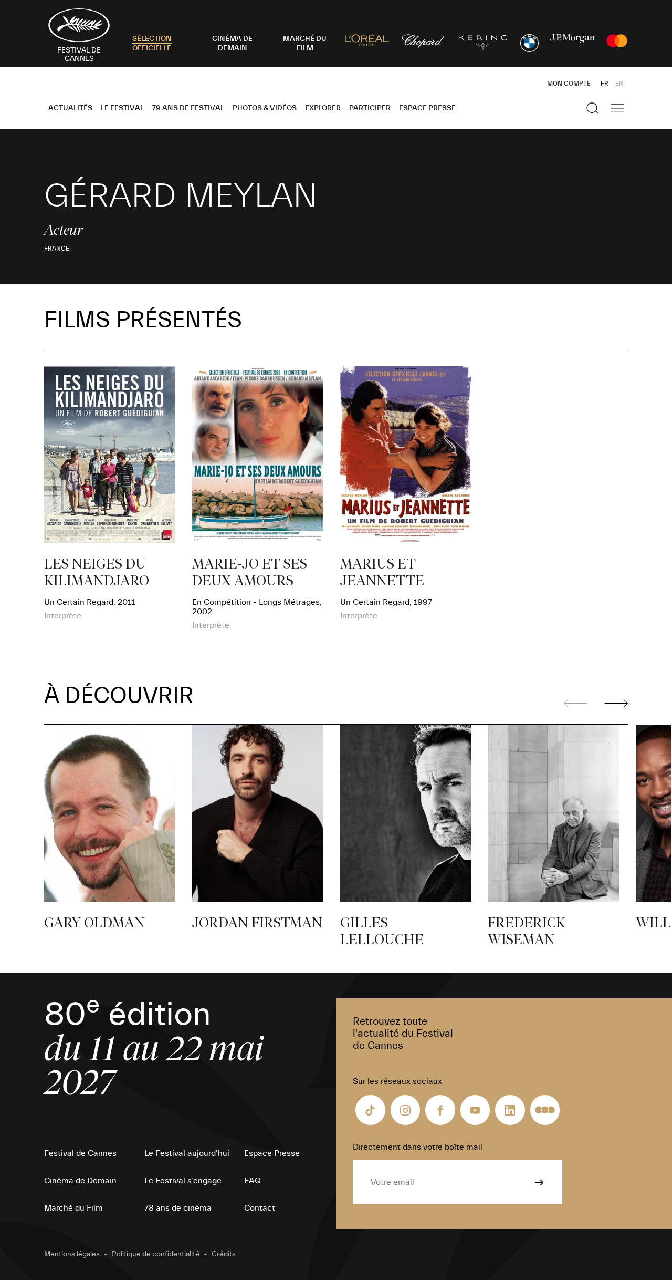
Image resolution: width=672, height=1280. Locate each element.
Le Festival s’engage (183, 1180)
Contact (259, 1208)
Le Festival (122, 108)
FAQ (252, 1180)
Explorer (323, 108)
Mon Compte (569, 83)
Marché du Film (73, 1208)
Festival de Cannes (80, 1153)
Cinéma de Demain (80, 1180)
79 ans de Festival (188, 108)
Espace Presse (427, 108)
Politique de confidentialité (156, 1254)
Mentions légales (72, 1254)
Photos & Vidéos (265, 108)
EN (619, 83)
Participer (370, 108)
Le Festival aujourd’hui (186, 1153)
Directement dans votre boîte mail (417, 1147)
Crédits (224, 1254)
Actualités (70, 108)
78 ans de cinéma (178, 1208)
